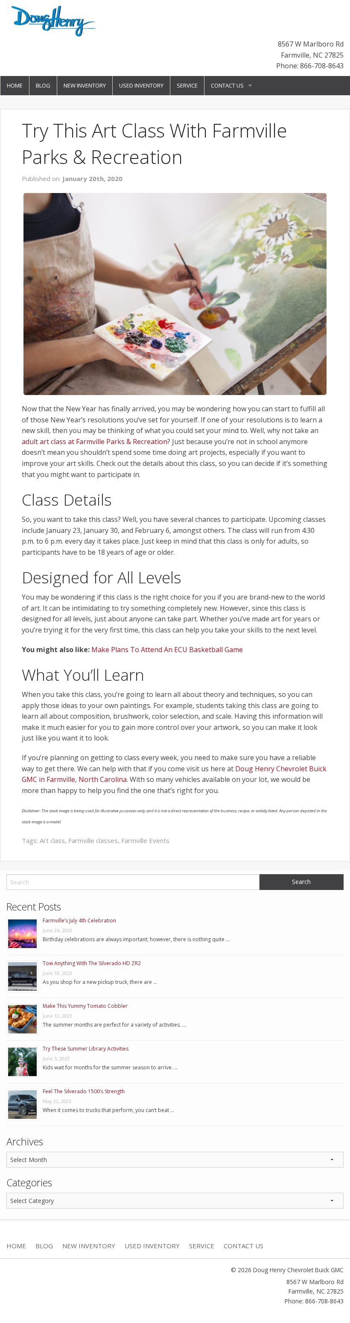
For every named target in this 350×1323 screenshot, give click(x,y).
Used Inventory (141, 85)
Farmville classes (93, 840)
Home (15, 85)
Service (187, 85)
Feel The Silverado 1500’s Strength (84, 1091)
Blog (43, 85)
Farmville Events (145, 840)
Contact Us (227, 85)
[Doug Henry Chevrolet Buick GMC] (54, 21)
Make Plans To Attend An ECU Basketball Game (167, 649)
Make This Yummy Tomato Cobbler (85, 1006)
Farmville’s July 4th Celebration (79, 920)
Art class (52, 840)
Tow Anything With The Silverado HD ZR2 (92, 963)
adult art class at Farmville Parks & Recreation (94, 441)
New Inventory (85, 85)
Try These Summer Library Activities (85, 1048)
